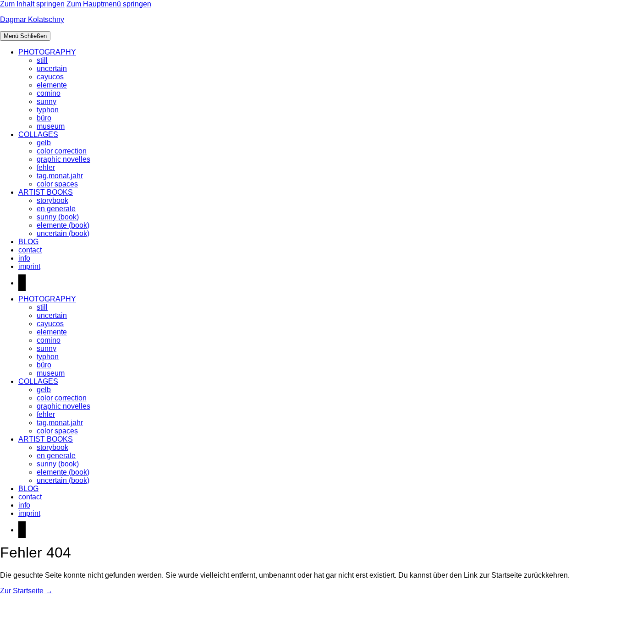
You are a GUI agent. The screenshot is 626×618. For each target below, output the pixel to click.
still (42, 60)
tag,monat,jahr (60, 176)
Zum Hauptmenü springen (108, 4)
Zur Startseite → (26, 591)
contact (30, 250)
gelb (44, 143)
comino (48, 93)
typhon (48, 110)
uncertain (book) (63, 233)
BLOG (28, 242)
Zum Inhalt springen (32, 4)
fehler (46, 167)
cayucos (50, 77)
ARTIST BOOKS (45, 192)
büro (44, 118)
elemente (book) (63, 225)
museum (51, 126)
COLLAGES (38, 134)
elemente (52, 85)
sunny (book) (58, 217)
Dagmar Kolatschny (32, 19)
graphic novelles (63, 159)
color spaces (57, 184)
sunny (46, 101)
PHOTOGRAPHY (47, 52)
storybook (52, 200)
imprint (29, 266)
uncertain (52, 68)
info (24, 258)
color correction (62, 151)
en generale (56, 209)
